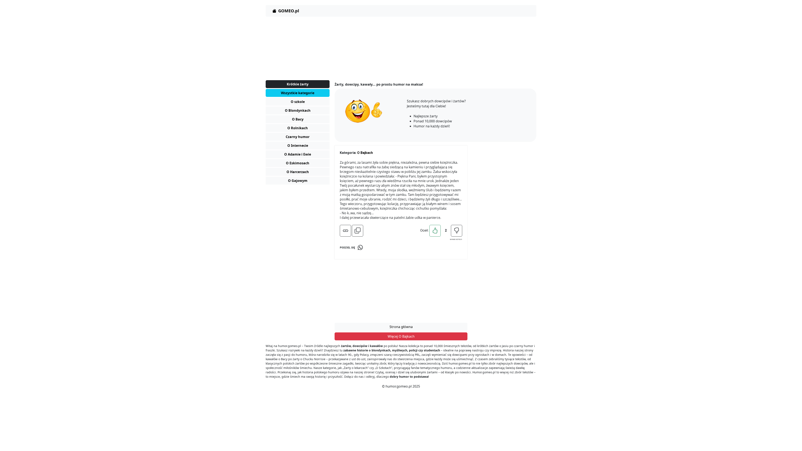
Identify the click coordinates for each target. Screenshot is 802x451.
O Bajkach (365, 153)
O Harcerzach (298, 172)
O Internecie (297, 145)
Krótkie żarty (297, 84)
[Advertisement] (391, 49)
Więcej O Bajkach (401, 336)
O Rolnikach (297, 128)
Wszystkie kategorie (297, 93)
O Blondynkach (298, 110)
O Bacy (297, 119)
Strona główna (401, 326)
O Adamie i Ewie (297, 154)
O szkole (298, 101)
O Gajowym (297, 180)
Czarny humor (298, 136)
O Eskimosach (297, 163)
